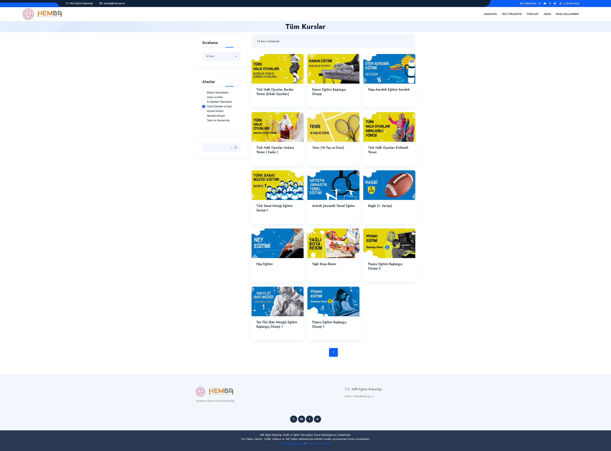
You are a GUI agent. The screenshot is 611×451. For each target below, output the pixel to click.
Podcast (533, 14)
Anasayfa (490, 14)
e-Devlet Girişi (571, 3)
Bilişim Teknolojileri (217, 92)
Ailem (547, 14)
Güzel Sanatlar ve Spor (219, 106)
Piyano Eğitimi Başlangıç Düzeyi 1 (329, 324)
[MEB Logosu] (30, 14)
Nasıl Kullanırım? (567, 14)
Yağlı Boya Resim (324, 264)
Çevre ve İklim (215, 97)
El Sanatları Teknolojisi (219, 101)
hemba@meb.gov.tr (114, 3)
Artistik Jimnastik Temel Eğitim (333, 206)
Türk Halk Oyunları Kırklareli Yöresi (388, 149)
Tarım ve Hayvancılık (218, 120)
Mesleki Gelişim (216, 115)
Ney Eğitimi (264, 264)
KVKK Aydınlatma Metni (292, 443)
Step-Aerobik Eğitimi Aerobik (389, 89)
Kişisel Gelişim (215, 111)
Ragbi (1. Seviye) (380, 206)
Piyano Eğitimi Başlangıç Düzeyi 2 (385, 266)
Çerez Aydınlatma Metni (319, 443)
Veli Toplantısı (512, 14)
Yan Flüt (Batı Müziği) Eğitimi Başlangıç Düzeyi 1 (276, 324)
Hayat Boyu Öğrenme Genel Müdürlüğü (215, 401)
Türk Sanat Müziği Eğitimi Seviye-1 (274, 208)
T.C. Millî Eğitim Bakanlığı (79, 3)
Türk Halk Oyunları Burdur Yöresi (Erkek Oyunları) (275, 91)
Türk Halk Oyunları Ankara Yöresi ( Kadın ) (275, 149)
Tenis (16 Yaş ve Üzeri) (328, 147)
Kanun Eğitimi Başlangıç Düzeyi (329, 91)
